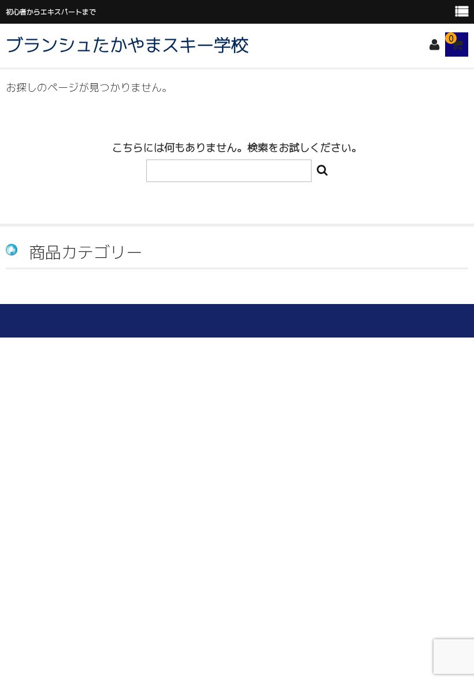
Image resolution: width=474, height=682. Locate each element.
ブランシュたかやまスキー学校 (127, 45)
